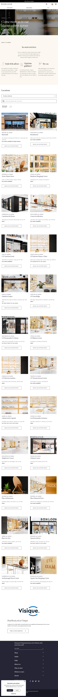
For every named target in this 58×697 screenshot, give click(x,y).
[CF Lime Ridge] (43, 283)
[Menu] (56, 4)
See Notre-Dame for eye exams (10, 343)
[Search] (46, 4)
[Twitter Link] (36, 681)
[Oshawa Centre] (43, 445)
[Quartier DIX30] (43, 525)
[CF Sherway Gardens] (14, 365)
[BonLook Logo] (6, 4)
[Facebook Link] (30, 681)
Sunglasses (29, 7)
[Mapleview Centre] (14, 445)
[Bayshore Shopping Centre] (43, 163)
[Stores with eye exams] (10, 106)
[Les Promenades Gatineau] (43, 405)
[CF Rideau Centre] (43, 325)
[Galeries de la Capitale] (14, 405)
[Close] (25, 681)
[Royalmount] (43, 121)
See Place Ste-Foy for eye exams (10, 423)
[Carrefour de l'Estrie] (14, 203)
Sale (48, 7)
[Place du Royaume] (14, 485)
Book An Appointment (11, 146)
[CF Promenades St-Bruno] (14, 325)
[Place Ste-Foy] (14, 525)
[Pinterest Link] (39, 681)
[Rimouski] (14, 121)
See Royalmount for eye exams (38, 261)
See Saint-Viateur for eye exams (10, 303)
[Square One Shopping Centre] (43, 565)
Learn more (19, 686)
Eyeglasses (9, 7)
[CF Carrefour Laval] (14, 243)
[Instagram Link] (33, 681)
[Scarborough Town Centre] (14, 565)
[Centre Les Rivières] (43, 203)
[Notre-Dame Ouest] (14, 163)
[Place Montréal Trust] (43, 485)
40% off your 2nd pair (29, 1)
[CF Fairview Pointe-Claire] (43, 243)
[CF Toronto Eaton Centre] (43, 365)
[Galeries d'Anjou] (14, 283)
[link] (18, 631)
